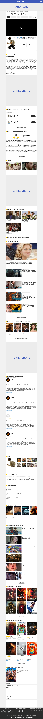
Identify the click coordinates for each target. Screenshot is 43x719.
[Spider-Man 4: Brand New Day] (11, 628)
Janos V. (12, 433)
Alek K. (12, 379)
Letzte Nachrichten (13, 241)
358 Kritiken (17, 398)
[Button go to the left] (33, 17)
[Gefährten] (33, 510)
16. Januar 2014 (19, 37)
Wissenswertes (12, 474)
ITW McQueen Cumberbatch (11, 219)
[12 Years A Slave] (10, 43)
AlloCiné (31, 710)
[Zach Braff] (8, 398)
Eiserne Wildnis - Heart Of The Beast (12, 685)
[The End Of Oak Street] (21, 648)
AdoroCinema (32, 711)
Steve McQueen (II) (22, 38)
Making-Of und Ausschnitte (15, 209)
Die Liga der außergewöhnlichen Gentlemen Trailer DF (11, 613)
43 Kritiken (16, 380)
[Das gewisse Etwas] (11, 675)
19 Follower (12, 380)
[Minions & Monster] (32, 648)
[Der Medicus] (9, 510)
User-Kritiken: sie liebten (15, 376)
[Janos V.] (8, 434)
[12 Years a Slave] (8, 116)
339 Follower (13, 398)
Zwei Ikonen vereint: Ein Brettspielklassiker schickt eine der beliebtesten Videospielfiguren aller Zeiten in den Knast (29, 546)
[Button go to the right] (35, 17)
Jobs (11, 715)
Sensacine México (39, 711)
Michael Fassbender (29, 39)
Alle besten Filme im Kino (21, 663)
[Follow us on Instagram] (8, 711)
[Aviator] (17, 510)
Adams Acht (8, 683)
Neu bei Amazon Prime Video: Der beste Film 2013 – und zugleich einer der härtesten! (29, 283)
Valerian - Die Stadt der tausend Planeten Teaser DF (32, 613)
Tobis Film (17, 488)
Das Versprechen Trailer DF (32, 599)
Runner (7, 694)
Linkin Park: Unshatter (10, 696)
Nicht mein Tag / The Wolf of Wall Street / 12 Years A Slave (29, 220)
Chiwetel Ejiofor (23, 39)
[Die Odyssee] (11, 648)
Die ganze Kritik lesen (21, 156)
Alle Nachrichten (21, 582)
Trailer (9, 160)
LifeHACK (7, 698)
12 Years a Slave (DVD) (14, 115)
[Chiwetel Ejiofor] (9, 327)
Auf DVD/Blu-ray (10, 112)
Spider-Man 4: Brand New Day (11, 635)
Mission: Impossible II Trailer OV (21, 599)
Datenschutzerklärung (27, 715)
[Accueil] (20, 1)
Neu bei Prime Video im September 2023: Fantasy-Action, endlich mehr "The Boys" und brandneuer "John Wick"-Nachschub (29, 296)
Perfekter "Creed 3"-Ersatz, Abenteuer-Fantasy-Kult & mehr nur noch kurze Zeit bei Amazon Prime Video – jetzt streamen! (29, 307)
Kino (9, 11)
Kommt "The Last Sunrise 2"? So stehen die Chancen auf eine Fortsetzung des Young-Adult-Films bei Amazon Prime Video (29, 528)
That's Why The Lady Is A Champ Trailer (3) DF (11, 599)
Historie (34, 37)
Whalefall (7, 687)
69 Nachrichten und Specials (21, 317)
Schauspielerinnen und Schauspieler (18, 322)
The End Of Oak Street (20, 655)
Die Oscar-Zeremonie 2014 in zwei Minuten (12, 232)
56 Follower (12, 434)
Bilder (9, 456)
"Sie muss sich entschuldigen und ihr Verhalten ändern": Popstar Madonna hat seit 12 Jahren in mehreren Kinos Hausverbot (19, 263)
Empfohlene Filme (13, 11)
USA (16, 486)
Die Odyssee (8, 655)
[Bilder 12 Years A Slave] (11, 462)
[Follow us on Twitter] (5, 711)
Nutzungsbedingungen (20, 715)
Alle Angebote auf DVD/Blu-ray (21, 127)
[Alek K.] (8, 380)
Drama (31, 37)
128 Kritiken (17, 434)
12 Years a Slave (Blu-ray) (15, 121)
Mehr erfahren (9, 392)
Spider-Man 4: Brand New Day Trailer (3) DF (21, 613)
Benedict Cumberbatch (20, 40)
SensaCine (35, 710)
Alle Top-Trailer (21, 616)
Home (7, 11)
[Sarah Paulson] (33, 327)
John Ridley (32, 38)
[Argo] (25, 510)
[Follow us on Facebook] (2, 711)
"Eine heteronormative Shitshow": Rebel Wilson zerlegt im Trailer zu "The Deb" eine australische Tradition (29, 555)
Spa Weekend (8, 689)
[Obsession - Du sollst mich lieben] (32, 628)
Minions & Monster (30, 655)
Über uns (8, 715)
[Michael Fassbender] (17, 327)
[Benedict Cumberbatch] (25, 327)
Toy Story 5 (18, 635)
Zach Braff (13, 397)
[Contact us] (11, 711)
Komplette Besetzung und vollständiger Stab (21, 338)
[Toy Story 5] (21, 628)
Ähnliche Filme (11, 505)
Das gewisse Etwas (20, 668)
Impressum (14, 715)
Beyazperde (40, 710)
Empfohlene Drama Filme (19, 11)
